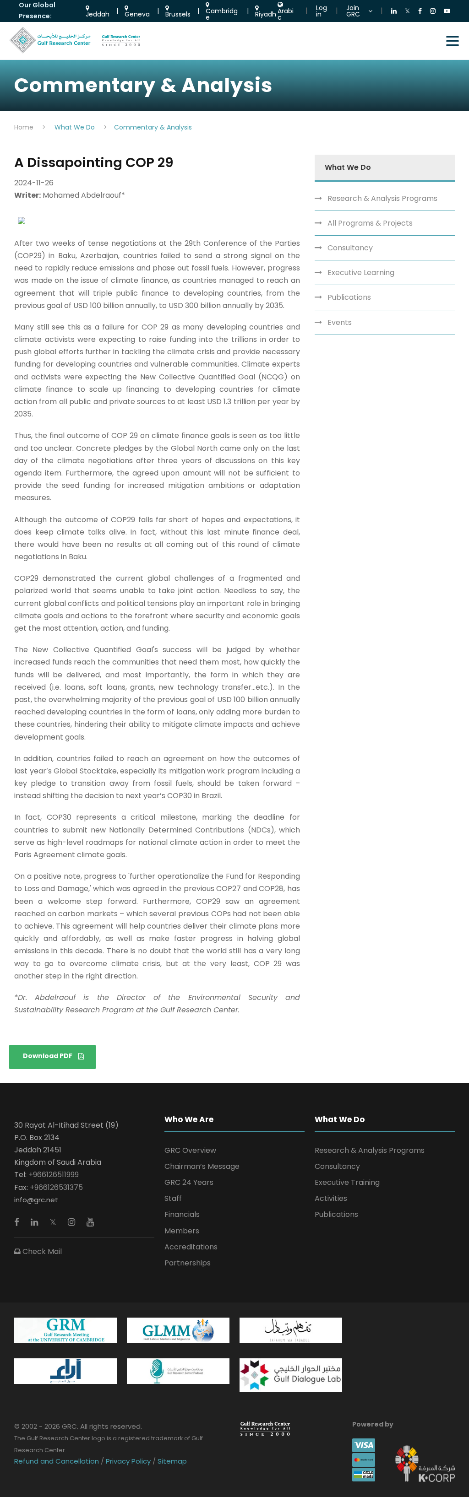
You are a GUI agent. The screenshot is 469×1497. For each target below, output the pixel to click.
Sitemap (171, 1461)
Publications (349, 297)
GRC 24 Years (188, 1182)
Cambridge (222, 13)
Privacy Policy (128, 1461)
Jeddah (97, 13)
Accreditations (191, 1247)
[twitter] (54, 1222)
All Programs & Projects (370, 223)
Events (339, 322)
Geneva (137, 13)
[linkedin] (35, 1222)
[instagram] (72, 1222)
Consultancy (350, 248)
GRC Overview (190, 1150)
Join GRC (353, 11)
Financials (182, 1214)
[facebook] (18, 1222)
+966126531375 (56, 1187)
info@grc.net (36, 1200)
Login (321, 11)
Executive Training (347, 1182)
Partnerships (187, 1263)
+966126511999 (53, 1174)
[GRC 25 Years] (265, 1428)
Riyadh (265, 13)
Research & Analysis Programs (382, 198)
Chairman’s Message (202, 1166)
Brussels (178, 13)
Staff (173, 1198)
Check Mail (41, 1251)
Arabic (286, 13)
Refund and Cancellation (57, 1461)
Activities (331, 1198)
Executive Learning (360, 272)
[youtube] (90, 1222)
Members (181, 1231)
